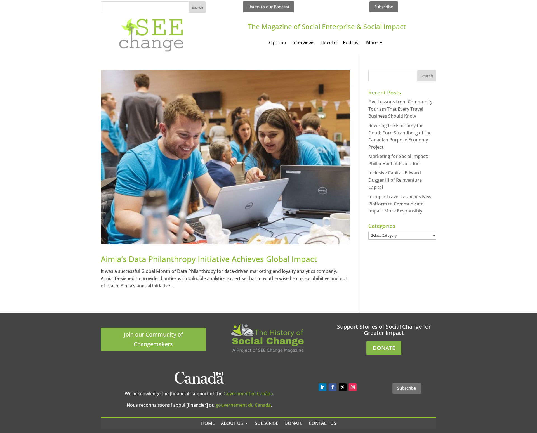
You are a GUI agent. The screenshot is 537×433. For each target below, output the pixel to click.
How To (329, 43)
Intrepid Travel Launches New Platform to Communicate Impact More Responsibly (400, 203)
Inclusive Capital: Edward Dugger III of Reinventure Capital (395, 180)
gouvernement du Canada (243, 405)
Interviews (303, 43)
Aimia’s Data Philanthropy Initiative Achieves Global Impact (209, 259)
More (372, 43)
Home (208, 423)
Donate (293, 423)
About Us (232, 423)
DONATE (384, 348)
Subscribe (383, 7)
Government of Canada (248, 394)
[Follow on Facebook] (332, 387)
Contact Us (322, 423)
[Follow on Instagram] (353, 387)
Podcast (351, 43)
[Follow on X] (343, 387)
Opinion (277, 43)
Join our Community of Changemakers (153, 339)
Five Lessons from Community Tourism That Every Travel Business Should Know (400, 109)
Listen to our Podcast (268, 7)
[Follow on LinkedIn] (322, 387)
